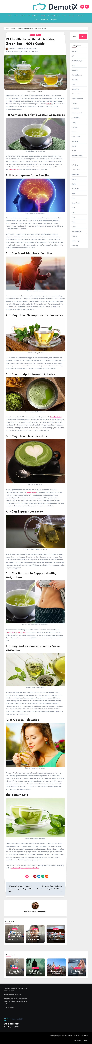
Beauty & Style (53, 16)
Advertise (77, 1040)
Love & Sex (75, 170)
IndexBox (49, 104)
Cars (36, 19)
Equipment (75, 118)
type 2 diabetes (55, 417)
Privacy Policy (67, 1035)
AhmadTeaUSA (13, 169)
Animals (74, 51)
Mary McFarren (15, 936)
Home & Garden (77, 155)
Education (75, 108)
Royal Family (76, 203)
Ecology (74, 103)
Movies (71, 16)
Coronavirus (76, 94)
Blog (73, 65)
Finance (74, 132)
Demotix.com (11, 1023)
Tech (16, 16)
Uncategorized (77, 231)
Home (10, 16)
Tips (73, 217)
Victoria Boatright (17, 48)
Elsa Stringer (56, 936)
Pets (73, 198)
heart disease (31, 492)
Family (74, 122)
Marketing (75, 174)
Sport (73, 208)
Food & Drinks (33, 16)
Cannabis (75, 80)
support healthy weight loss (16, 632)
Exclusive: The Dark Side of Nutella (55, 934)
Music (74, 184)
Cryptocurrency (77, 99)
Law (73, 160)
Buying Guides (77, 75)
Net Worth (45, 19)
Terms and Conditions (80, 1035)
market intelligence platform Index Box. (25, 868)
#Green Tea (24, 52)
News (38, 35)
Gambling (75, 141)
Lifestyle (75, 165)
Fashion (74, 127)
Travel (64, 16)
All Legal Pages (55, 1035)
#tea (36, 52)
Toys (73, 222)
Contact (54, 19)
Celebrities (80, 16)
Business (75, 70)
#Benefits (10, 52)
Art (73, 56)
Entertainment (77, 113)
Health (43, 16)
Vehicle (74, 236)
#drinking (17, 52)
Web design (76, 241)
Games (22, 16)
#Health (31, 52)
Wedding (75, 246)
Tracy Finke (35, 936)
